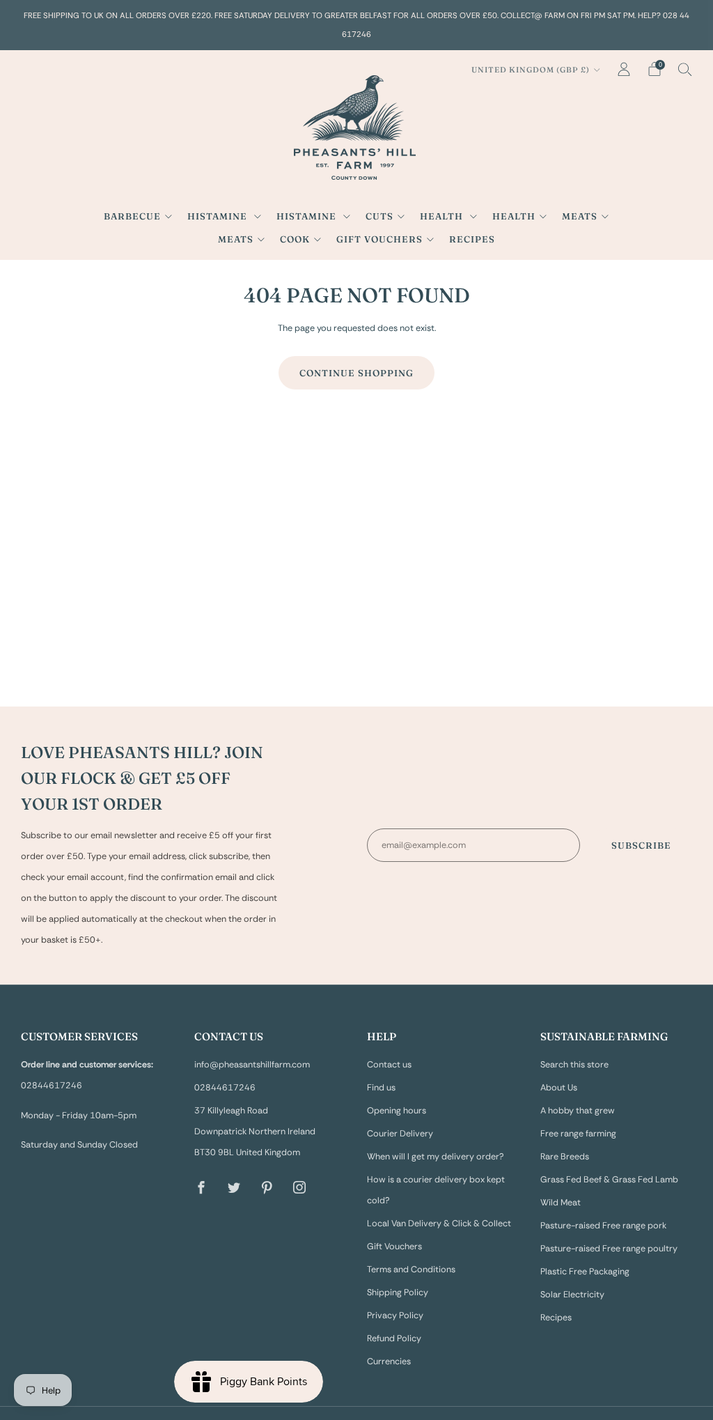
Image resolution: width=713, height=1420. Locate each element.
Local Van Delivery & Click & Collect (439, 1223)
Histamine (218, 216)
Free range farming (578, 1133)
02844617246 (225, 1087)
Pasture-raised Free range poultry (608, 1248)
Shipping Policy (397, 1292)
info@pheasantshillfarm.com (252, 1064)
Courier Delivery (400, 1133)
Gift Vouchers (379, 239)
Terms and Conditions (411, 1269)
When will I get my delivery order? (435, 1156)
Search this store (574, 1064)
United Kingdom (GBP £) (530, 70)
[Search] (685, 69)
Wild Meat (560, 1202)
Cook (295, 239)
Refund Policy (394, 1338)
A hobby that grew (577, 1110)
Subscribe (641, 845)
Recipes (472, 239)
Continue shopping (356, 372)
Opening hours (396, 1110)
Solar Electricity (572, 1294)
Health (443, 216)
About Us (558, 1087)
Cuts (379, 216)
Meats (579, 216)
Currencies (389, 1361)
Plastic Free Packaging (584, 1271)
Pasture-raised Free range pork (603, 1225)
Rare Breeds (564, 1156)
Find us (381, 1087)
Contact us (389, 1064)
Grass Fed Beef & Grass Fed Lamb (609, 1179)
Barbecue (132, 216)
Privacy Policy (395, 1315)
